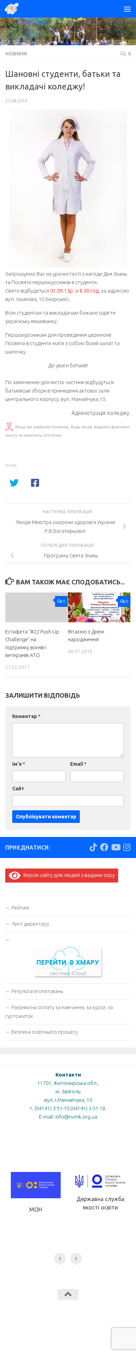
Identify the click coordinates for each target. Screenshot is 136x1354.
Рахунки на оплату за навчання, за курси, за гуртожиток (59, 1011)
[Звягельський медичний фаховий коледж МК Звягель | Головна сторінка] (14, 9)
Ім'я (18, 764)
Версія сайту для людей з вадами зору (68, 875)
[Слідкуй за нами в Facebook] (104, 847)
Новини (16, 53)
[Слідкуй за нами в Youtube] (115, 847)
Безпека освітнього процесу (45, 1032)
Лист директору (30, 924)
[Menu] (127, 9)
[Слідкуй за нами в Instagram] (126, 847)
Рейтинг (21, 908)
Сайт (18, 788)
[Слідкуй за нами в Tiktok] (93, 847)
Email (78, 764)
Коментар (26, 716)
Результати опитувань (37, 991)
